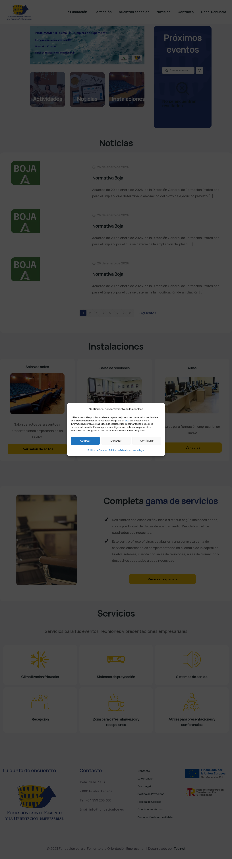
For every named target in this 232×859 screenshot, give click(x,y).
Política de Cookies (97, 450)
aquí (127, 420)
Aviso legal (138, 450)
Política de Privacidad (120, 450)
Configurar (147, 440)
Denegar (116, 440)
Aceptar (85, 440)
